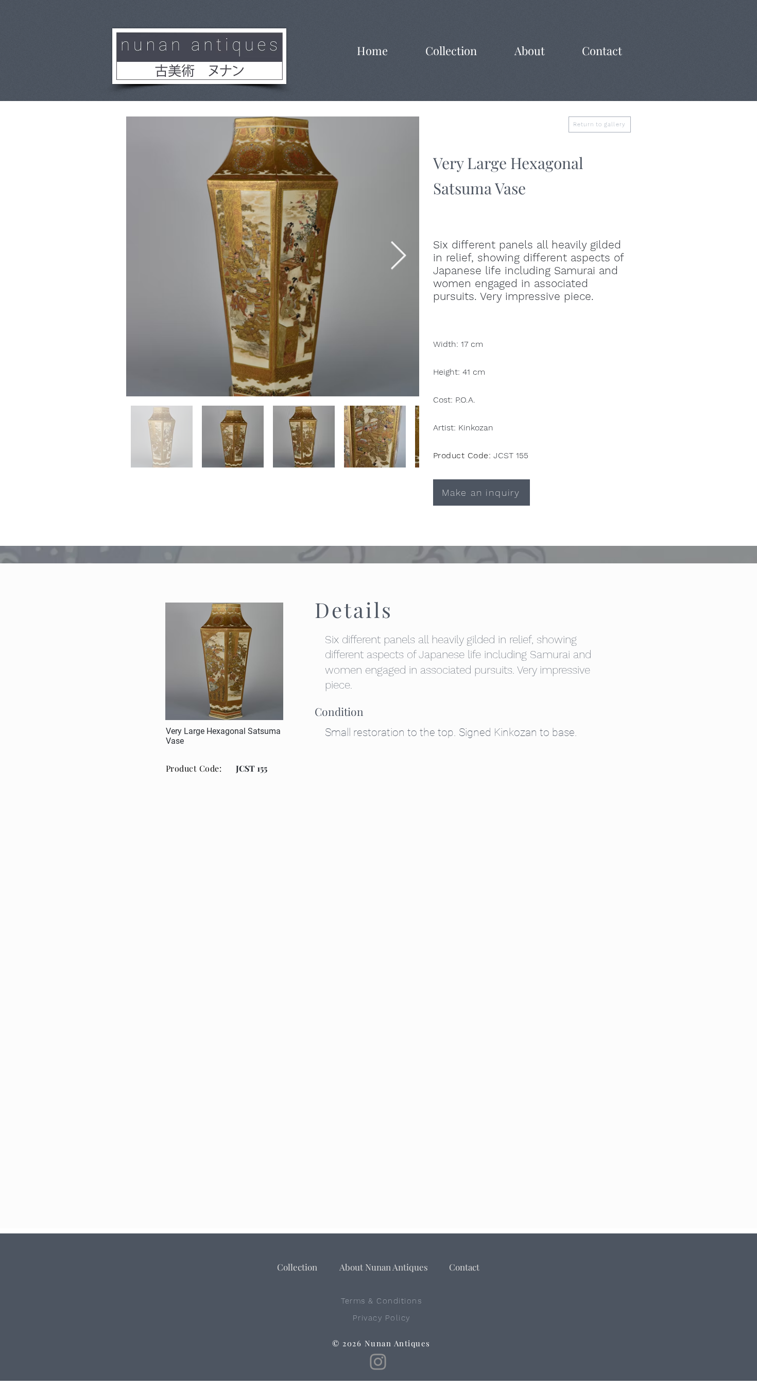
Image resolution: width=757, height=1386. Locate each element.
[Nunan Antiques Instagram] (378, 1362)
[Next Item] (398, 256)
